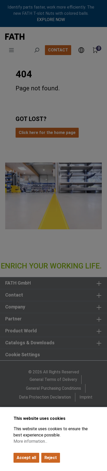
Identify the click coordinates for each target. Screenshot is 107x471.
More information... (30, 441)
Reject (50, 457)
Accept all (26, 457)
